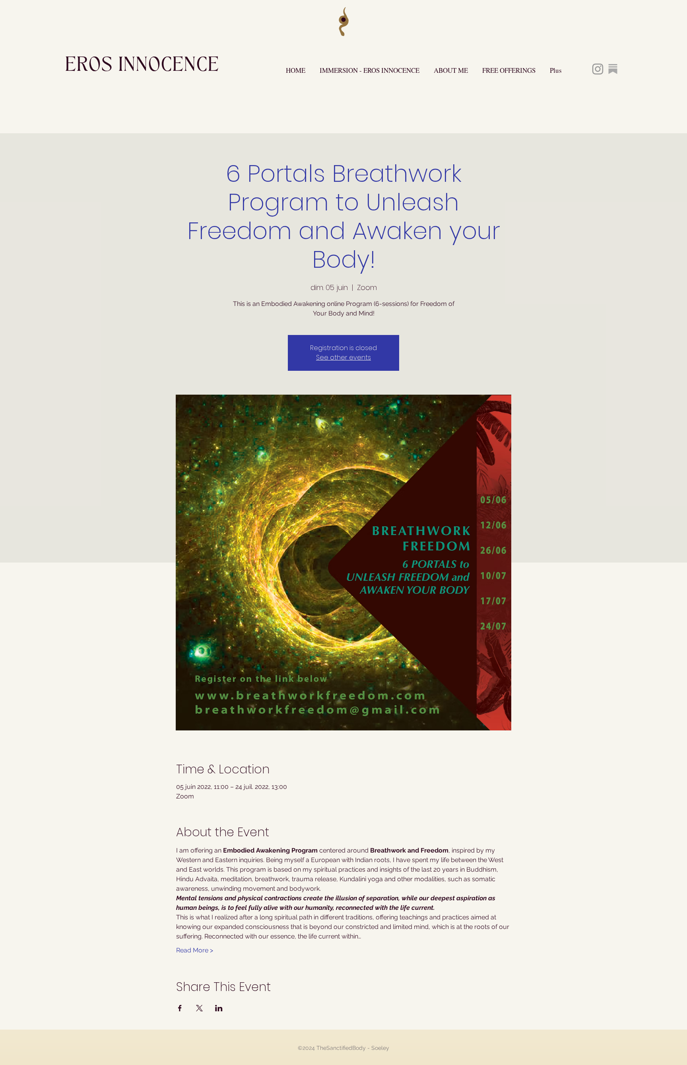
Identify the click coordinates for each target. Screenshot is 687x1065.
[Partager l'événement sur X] (199, 1008)
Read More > (194, 950)
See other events (343, 357)
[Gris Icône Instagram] (597, 69)
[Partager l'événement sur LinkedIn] (219, 1008)
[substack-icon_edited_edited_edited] (613, 69)
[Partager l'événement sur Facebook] (180, 1008)
